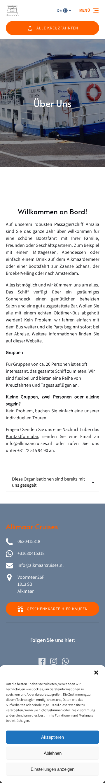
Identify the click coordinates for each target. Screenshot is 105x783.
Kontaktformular (22, 436)
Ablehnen (53, 753)
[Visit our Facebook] (42, 661)
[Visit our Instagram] (53, 661)
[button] (96, 672)
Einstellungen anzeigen (52, 769)
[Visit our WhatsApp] (65, 661)
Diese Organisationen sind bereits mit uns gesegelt (48, 482)
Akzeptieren (52, 737)
